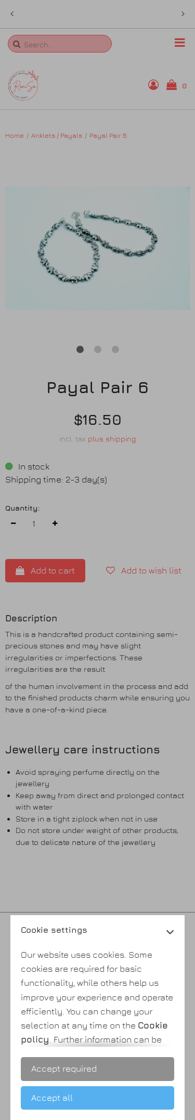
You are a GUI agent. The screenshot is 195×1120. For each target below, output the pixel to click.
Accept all (52, 1097)
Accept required (64, 1068)
